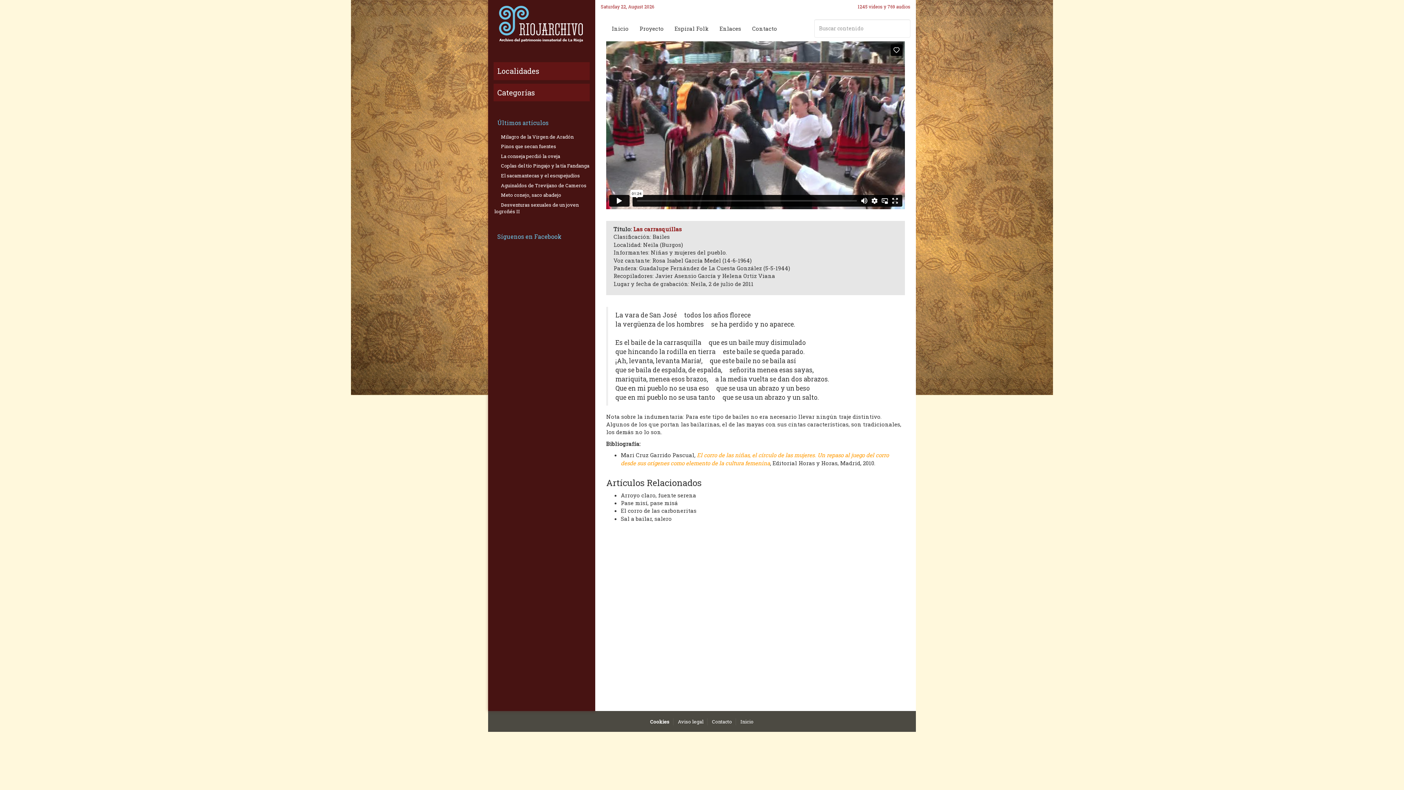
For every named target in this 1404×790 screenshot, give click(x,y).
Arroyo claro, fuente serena (658, 495)
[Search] (903, 28)
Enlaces (730, 28)
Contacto (764, 28)
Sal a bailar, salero (646, 518)
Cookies (659, 721)
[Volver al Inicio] (542, 24)
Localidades (518, 71)
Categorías (516, 92)
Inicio (620, 28)
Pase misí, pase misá (649, 503)
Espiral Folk (692, 28)
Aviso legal (690, 721)
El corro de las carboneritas (659, 510)
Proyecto (651, 28)
